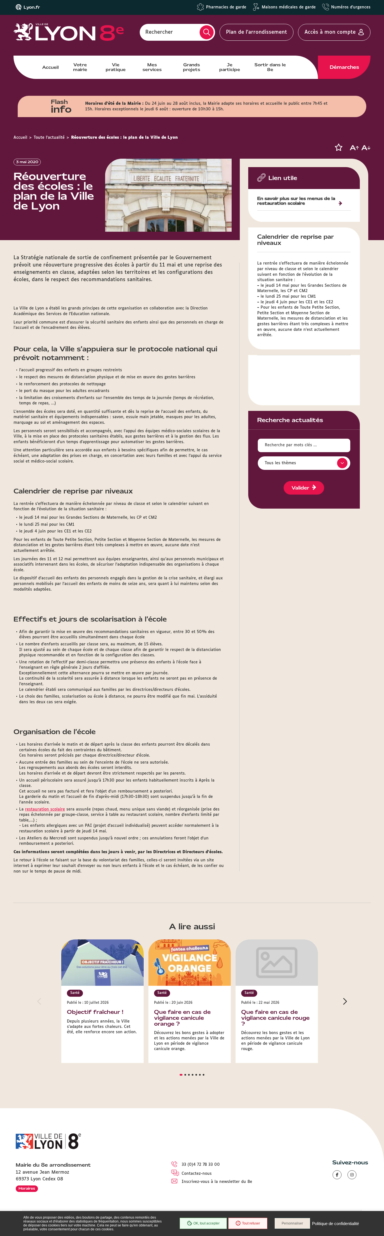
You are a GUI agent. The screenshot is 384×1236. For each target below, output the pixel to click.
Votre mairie (80, 67)
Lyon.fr (32, 7)
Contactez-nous (197, 1174)
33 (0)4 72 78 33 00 (201, 1165)
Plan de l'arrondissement (256, 32)
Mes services (152, 67)
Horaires (27, 1188)
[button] (338, 147)
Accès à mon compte (330, 32)
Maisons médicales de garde (289, 7)
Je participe (229, 67)
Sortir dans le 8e (270, 67)
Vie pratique (116, 67)
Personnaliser (292, 1223)
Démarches (344, 67)
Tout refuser (251, 1223)
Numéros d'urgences (351, 7)
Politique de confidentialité (335, 1223)
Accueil (50, 67)
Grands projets (191, 67)
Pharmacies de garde (226, 7)
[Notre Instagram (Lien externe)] (351, 1174)
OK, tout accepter (206, 1223)
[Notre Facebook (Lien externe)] (337, 1174)
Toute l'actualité (49, 138)
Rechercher (159, 32)
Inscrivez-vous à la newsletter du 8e (217, 1182)
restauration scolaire (45, 809)
